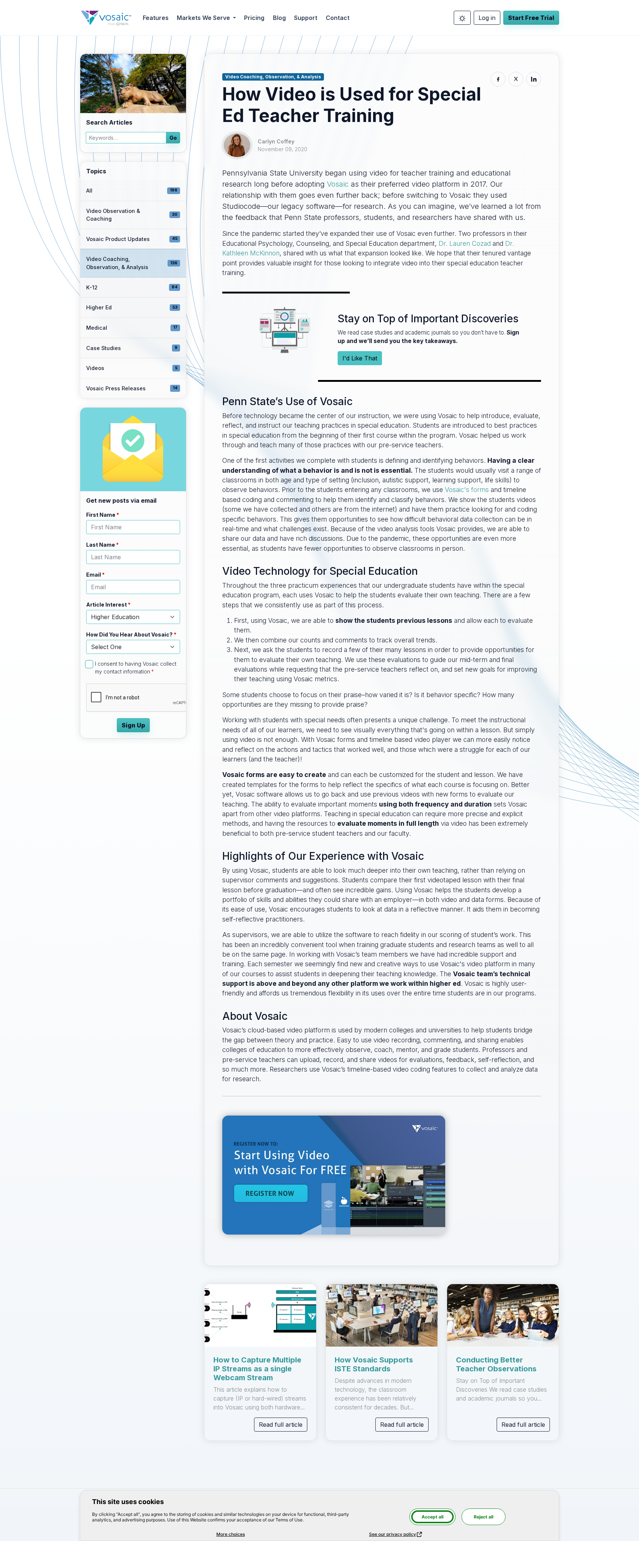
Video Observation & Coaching (132, 215)
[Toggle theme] (462, 18)
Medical (132, 328)
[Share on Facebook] (498, 79)
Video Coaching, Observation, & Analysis (132, 263)
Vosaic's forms (467, 489)
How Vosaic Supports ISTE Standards (374, 1364)
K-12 (132, 287)
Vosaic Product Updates (132, 239)
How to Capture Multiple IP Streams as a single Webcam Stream (257, 1368)
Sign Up (133, 725)
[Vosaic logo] (106, 18)
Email (93, 574)
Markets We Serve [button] (204, 17)
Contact (337, 17)
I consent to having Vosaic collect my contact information (135, 668)
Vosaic (338, 184)
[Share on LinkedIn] (533, 79)
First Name (100, 515)
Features (156, 17)
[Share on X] (515, 79)
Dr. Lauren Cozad (465, 243)
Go (173, 138)
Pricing (254, 17)
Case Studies (132, 348)
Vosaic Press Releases (132, 388)
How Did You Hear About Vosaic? (129, 634)
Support (305, 17)
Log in (487, 17)
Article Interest (106, 604)
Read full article (280, 1424)
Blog (279, 17)
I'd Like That (359, 358)
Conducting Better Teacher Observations (496, 1364)
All (132, 190)
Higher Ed (132, 307)
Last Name (100, 545)
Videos (132, 368)
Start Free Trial (531, 17)
